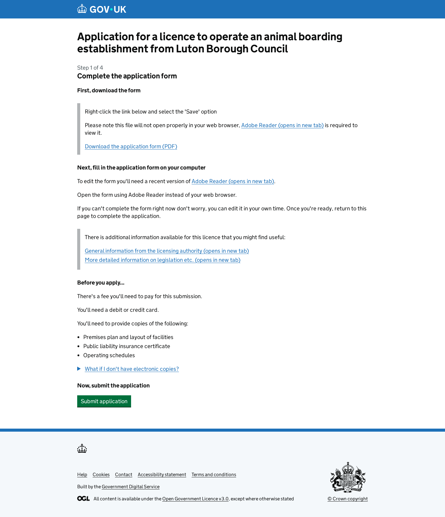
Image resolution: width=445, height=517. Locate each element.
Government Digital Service (131, 486)
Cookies (101, 474)
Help (82, 474)
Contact (123, 474)
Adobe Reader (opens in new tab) (282, 125)
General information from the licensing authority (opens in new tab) (167, 250)
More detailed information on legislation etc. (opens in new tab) (162, 259)
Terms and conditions (214, 474)
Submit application (104, 401)
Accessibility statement (162, 474)
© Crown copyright (348, 499)
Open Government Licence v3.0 (195, 499)
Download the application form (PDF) (131, 146)
